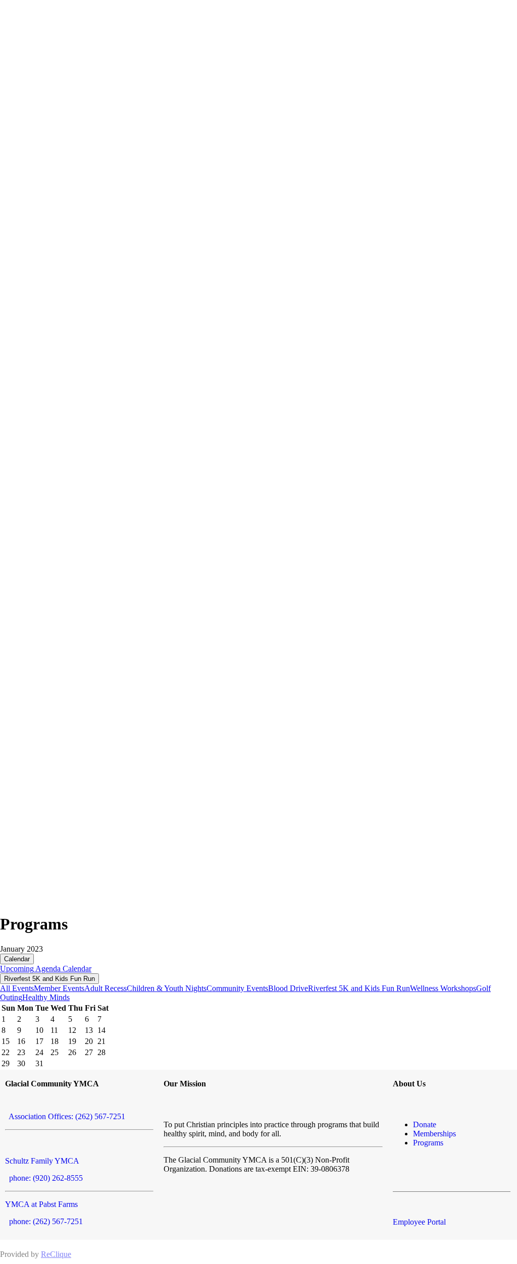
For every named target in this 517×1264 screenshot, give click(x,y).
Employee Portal (419, 1222)
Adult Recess (105, 988)
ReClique (56, 1254)
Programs (428, 1142)
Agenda (47, 968)
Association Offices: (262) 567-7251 (65, 1116)
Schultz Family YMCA (42, 1161)
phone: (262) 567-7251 (44, 1221)
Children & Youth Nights (166, 988)
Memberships (434, 1133)
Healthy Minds (46, 997)
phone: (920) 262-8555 (44, 1178)
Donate (424, 1124)
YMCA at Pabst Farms (41, 1204)
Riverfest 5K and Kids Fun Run (49, 978)
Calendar (17, 959)
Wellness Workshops (443, 988)
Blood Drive (288, 988)
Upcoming (17, 968)
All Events (17, 988)
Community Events (237, 988)
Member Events (59, 988)
